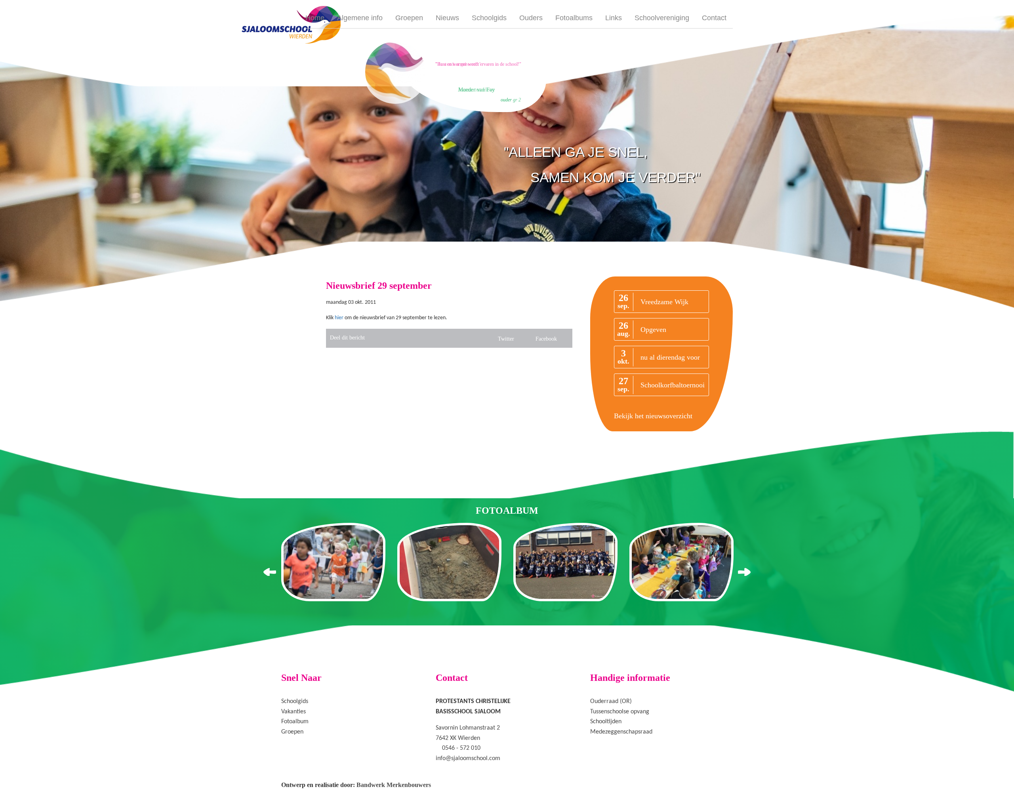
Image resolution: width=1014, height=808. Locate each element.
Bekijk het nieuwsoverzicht (653, 416)
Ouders (531, 18)
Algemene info (360, 18)
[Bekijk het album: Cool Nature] (449, 562)
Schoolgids (489, 18)
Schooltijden (605, 721)
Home (314, 18)
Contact (714, 18)
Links (613, 18)
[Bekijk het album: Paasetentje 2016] (681, 562)
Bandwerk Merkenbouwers (393, 784)
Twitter (506, 339)
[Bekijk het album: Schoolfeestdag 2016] (333, 562)
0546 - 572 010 (461, 748)
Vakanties (293, 712)
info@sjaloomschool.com (468, 758)
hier (339, 318)
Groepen (409, 18)
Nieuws (447, 18)
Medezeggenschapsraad (621, 732)
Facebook (546, 339)
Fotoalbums (574, 18)
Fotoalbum (295, 721)
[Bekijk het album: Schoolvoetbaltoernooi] (565, 562)
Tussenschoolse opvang (619, 712)
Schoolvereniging (662, 18)
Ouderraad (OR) (611, 701)
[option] (454, 72)
